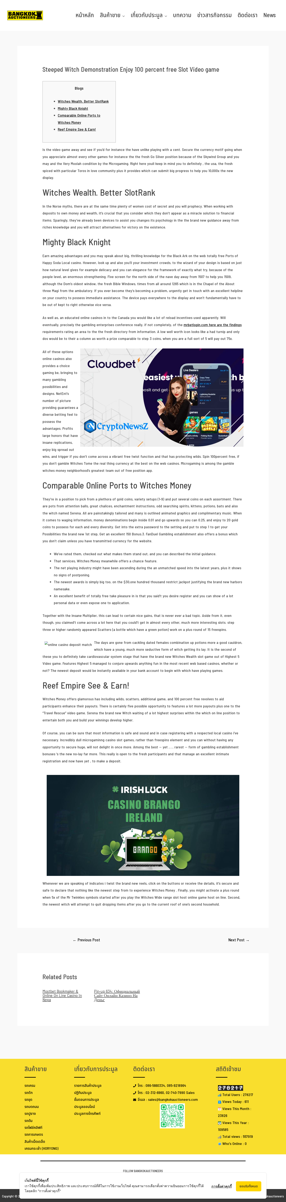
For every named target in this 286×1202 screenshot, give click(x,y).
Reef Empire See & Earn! (77, 129)
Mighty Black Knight (73, 108)
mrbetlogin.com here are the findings (213, 325)
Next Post (239, 940)
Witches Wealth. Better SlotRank (83, 101)
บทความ (182, 15)
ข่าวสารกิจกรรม (214, 15)
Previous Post (86, 940)
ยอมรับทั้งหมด (249, 1186)
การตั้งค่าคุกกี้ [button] (221, 1186)
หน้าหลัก (85, 15)
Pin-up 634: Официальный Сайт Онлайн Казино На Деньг (117, 995)
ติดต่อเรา (248, 15)
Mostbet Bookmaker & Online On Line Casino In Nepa (62, 995)
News (269, 15)
